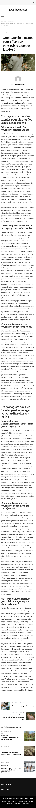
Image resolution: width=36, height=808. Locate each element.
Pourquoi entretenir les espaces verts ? (10, 738)
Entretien (18, 33)
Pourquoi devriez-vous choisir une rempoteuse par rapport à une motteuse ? (11, 754)
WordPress (25, 803)
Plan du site (5, 789)
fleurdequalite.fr (18, 9)
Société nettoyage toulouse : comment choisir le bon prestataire (11, 769)
